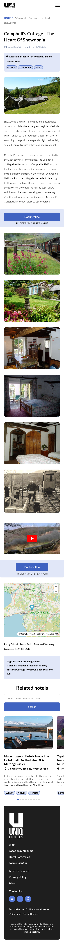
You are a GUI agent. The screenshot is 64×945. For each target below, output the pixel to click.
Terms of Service (19, 871)
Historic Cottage (16, 669)
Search (32, 706)
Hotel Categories (19, 857)
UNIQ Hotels (39, 46)
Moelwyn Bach (34, 669)
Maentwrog (26, 56)
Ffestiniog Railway (37, 665)
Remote (34, 792)
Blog (11, 844)
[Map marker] (32, 608)
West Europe (13, 61)
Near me (28, 850)
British (17, 661)
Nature (11, 67)
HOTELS (8, 17)
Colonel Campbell (16, 665)
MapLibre (50, 633)
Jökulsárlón (14, 768)
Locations (15, 850)
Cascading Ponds (30, 661)
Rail (9, 673)
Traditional (25, 67)
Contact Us (16, 891)
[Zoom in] (56, 586)
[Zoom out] (56, 591)
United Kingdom (43, 56)
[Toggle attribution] (56, 634)
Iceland (27, 768)
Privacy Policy (18, 877)
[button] (18, 799)
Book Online (32, 216)
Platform (48, 669)
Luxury (10, 792)
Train (38, 67)
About (13, 883)
